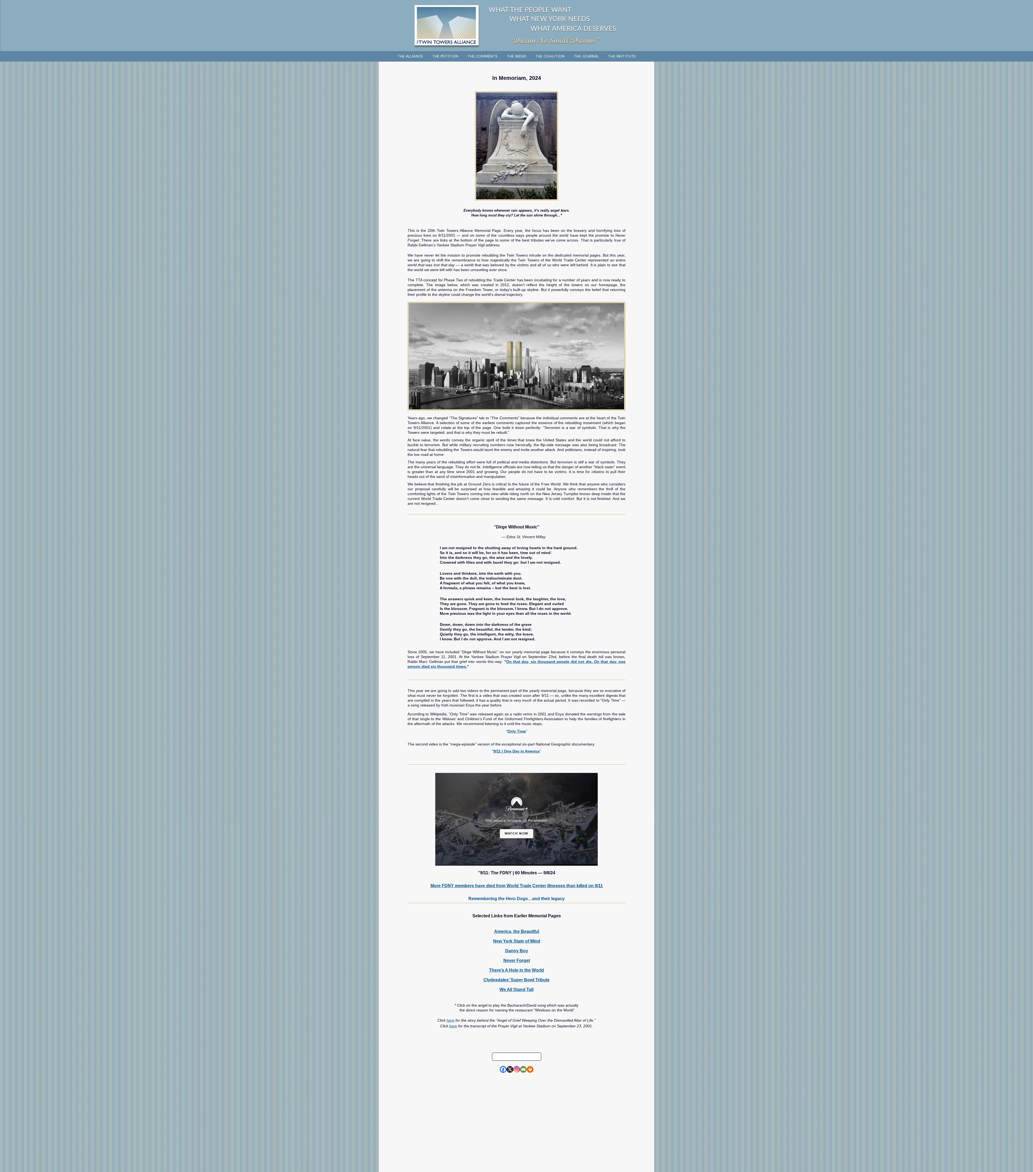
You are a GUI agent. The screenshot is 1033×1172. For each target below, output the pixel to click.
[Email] (523, 1069)
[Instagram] (516, 1069)
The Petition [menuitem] (445, 56)
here (450, 1020)
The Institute (622, 56)
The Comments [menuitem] (483, 56)
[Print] (530, 1069)
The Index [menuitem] (516, 56)
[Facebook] (503, 1069)
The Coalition (550, 56)
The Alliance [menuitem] (410, 56)
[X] (510, 1069)
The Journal (586, 56)
